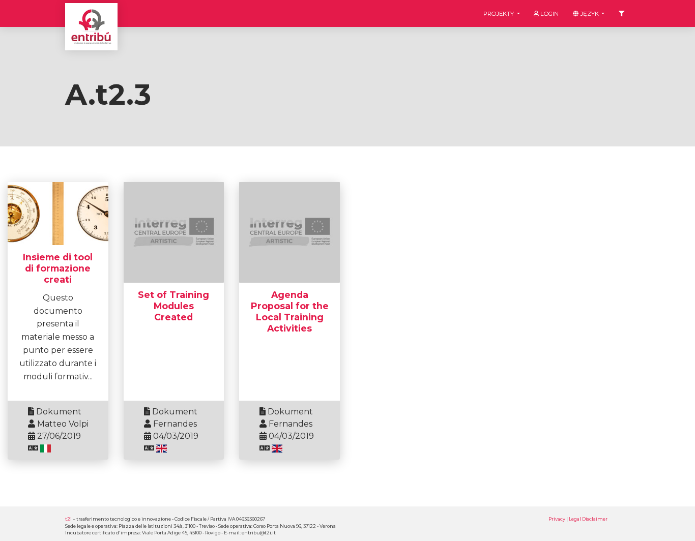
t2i (68, 519)
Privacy (556, 519)
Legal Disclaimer (588, 519)
